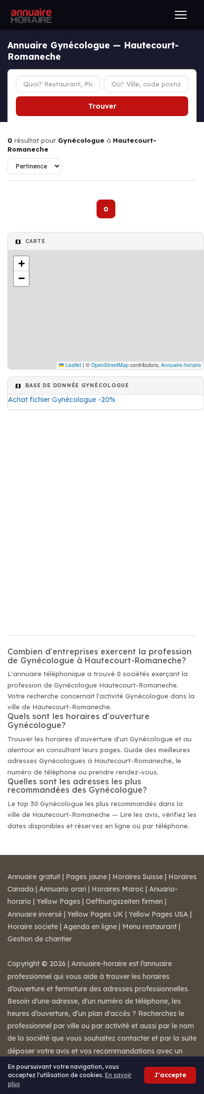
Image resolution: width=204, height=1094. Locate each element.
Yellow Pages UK (95, 914)
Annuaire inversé (34, 914)
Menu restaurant (149, 926)
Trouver (102, 106)
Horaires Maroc (118, 889)
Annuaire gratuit (33, 876)
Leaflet (72, 364)
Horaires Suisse (137, 876)
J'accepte (170, 1075)
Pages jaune (86, 876)
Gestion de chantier (39, 938)
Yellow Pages (58, 901)
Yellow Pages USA (158, 914)
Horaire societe (32, 926)
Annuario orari (62, 889)
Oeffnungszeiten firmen (124, 901)
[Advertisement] (102, 519)
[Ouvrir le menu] (181, 15)
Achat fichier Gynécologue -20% (61, 399)
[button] (21, 263)
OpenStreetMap (110, 364)
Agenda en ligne (90, 926)
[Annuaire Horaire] (30, 15)
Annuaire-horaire (181, 364)
